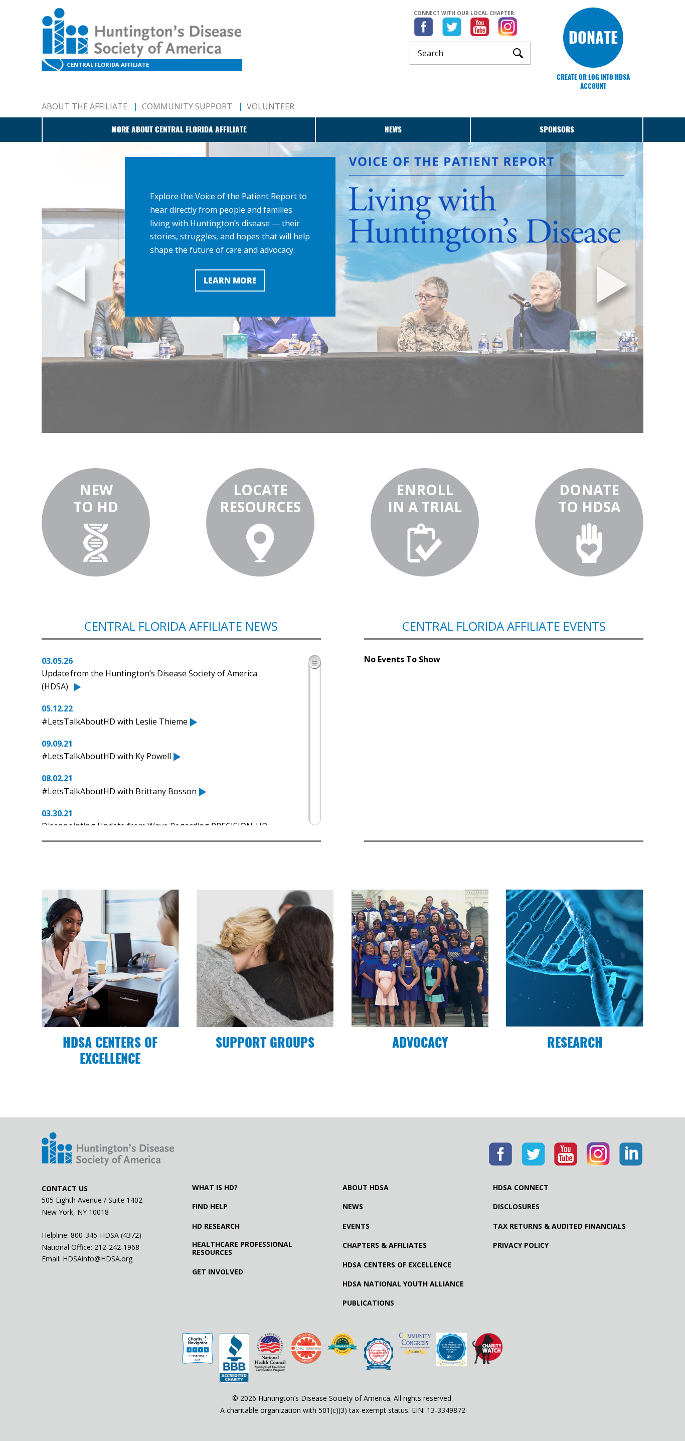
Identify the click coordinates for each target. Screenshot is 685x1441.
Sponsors (557, 129)
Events (356, 1226)
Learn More (230, 280)
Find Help (210, 1207)
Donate (593, 37)
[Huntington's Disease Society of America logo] (108, 1150)
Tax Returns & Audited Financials (559, 1226)
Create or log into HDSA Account (593, 81)
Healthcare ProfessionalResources (242, 1248)
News (393, 129)
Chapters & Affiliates (384, 1245)
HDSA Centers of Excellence (396, 1265)
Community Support (187, 106)
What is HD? (215, 1188)
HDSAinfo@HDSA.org (97, 1258)
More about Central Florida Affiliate (179, 129)
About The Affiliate (84, 106)
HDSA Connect (521, 1188)
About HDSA (365, 1188)
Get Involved (217, 1272)
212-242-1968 (116, 1247)
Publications (368, 1303)
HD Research (216, 1226)
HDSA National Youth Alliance (403, 1284)
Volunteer (270, 106)
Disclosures (516, 1207)
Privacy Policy (521, 1245)
